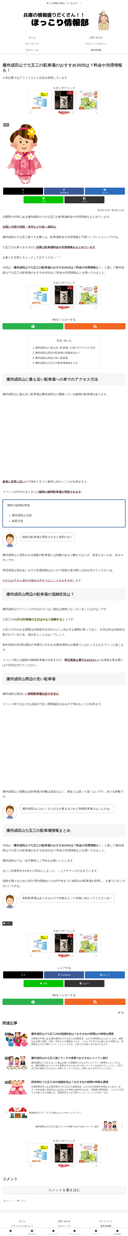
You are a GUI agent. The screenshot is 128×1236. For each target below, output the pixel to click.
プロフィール (64, 1226)
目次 (59, 340)
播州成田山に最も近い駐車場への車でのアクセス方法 (65, 347)
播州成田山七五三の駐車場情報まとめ (56, 362)
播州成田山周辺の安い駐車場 (51, 357)
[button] (84, 199)
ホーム (22, 1221)
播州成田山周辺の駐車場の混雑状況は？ (57, 352)
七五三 (9, 923)
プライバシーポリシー (22, 1226)
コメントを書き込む (64, 1190)
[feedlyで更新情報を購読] (32, 326)
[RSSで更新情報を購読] (95, 326)
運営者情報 (105, 1226)
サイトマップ (105, 1221)
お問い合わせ (64, 1221)
